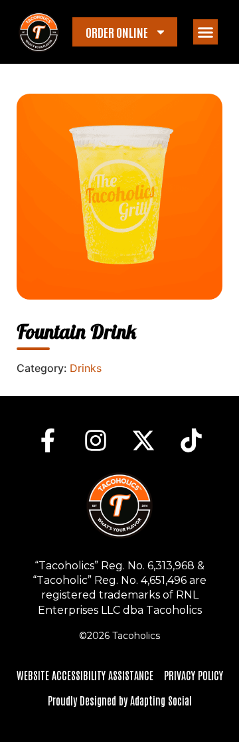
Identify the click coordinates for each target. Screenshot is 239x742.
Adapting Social (161, 700)
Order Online (117, 32)
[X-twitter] (143, 440)
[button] (205, 32)
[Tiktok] (191, 440)
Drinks (86, 368)
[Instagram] (96, 440)
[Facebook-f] (48, 440)
